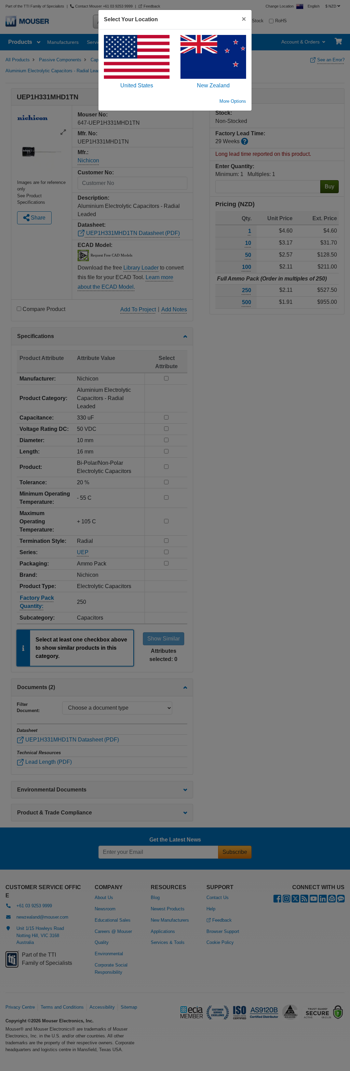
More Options (232, 101)
